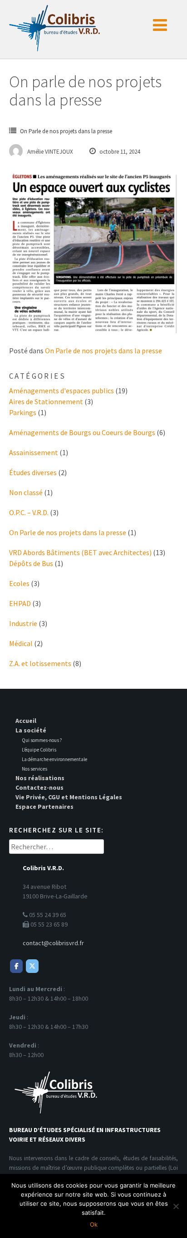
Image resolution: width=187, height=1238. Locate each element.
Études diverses (33, 472)
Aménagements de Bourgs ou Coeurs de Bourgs (82, 432)
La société (30, 730)
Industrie (23, 623)
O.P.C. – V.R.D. (29, 512)
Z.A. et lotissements (40, 663)
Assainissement (33, 452)
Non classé (26, 492)
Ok (94, 1224)
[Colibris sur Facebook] (16, 966)
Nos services (34, 769)
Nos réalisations (39, 778)
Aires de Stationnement (46, 401)
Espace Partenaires (44, 806)
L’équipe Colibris (39, 750)
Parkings (22, 412)
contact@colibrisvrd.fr (53, 943)
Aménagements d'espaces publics (61, 390)
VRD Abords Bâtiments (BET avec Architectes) (80, 552)
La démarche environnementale (54, 759)
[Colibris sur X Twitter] (32, 966)
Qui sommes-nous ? (42, 740)
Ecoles (19, 583)
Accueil (25, 721)
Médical (21, 643)
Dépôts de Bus (31, 563)
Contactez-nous (39, 787)
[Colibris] (54, 25)
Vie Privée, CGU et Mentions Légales (68, 797)
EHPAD (20, 603)
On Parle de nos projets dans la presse (66, 131)
